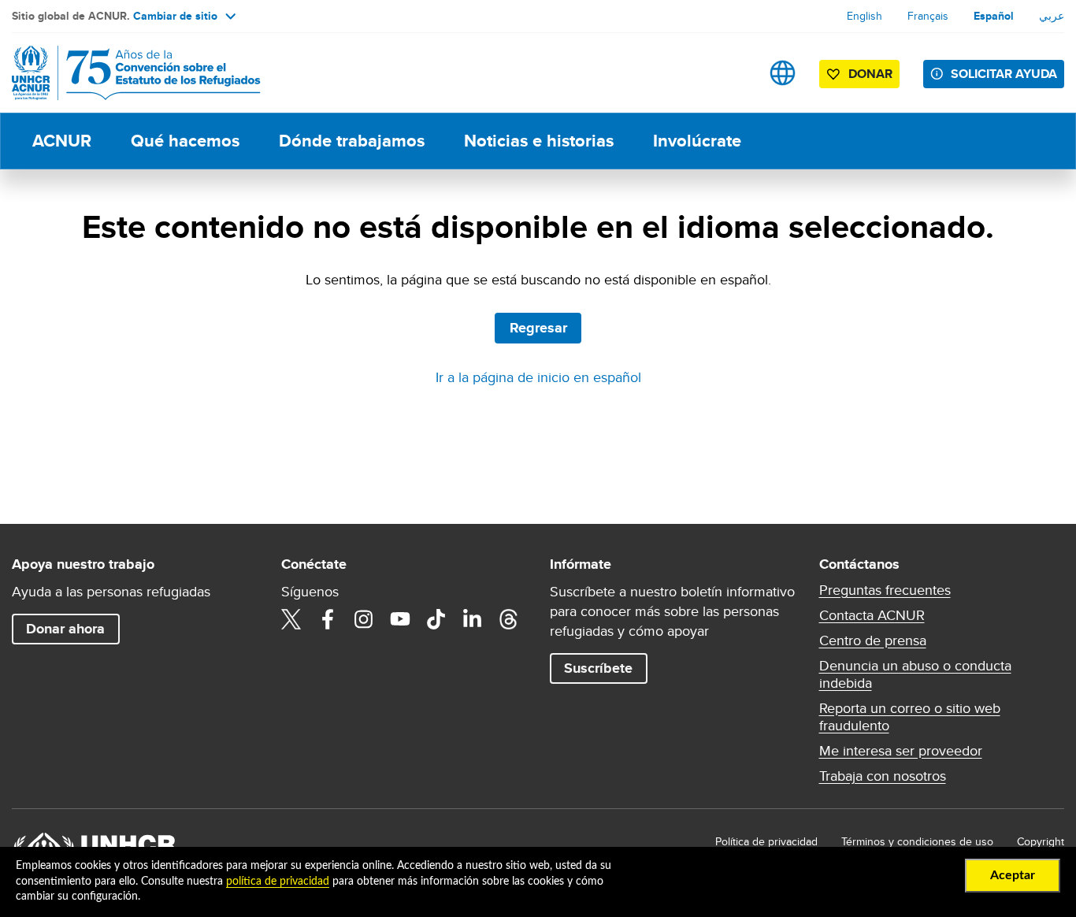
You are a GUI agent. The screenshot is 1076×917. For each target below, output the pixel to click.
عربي (1051, 16)
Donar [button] (870, 74)
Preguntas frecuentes (885, 590)
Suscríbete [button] (598, 668)
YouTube (400, 619)
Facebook (327, 619)
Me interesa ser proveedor (900, 750)
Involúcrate (697, 141)
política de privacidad (277, 881)
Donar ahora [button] (65, 628)
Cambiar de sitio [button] (175, 16)
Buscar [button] (733, 73)
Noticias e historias (539, 141)
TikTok (436, 619)
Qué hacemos (185, 141)
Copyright (1040, 841)
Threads (509, 619)
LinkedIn (472, 619)
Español (994, 16)
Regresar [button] (538, 327)
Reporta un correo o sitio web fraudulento (909, 717)
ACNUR (61, 141)
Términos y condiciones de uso (917, 841)
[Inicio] (122, 72)
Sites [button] (783, 73)
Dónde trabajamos (352, 141)
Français (927, 16)
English (864, 16)
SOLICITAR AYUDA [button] (1004, 74)
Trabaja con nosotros (882, 776)
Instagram (364, 619)
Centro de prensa (872, 640)
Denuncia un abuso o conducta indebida (915, 674)
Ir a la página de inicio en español (538, 377)
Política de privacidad (766, 841)
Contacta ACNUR (872, 615)
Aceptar (1012, 875)
